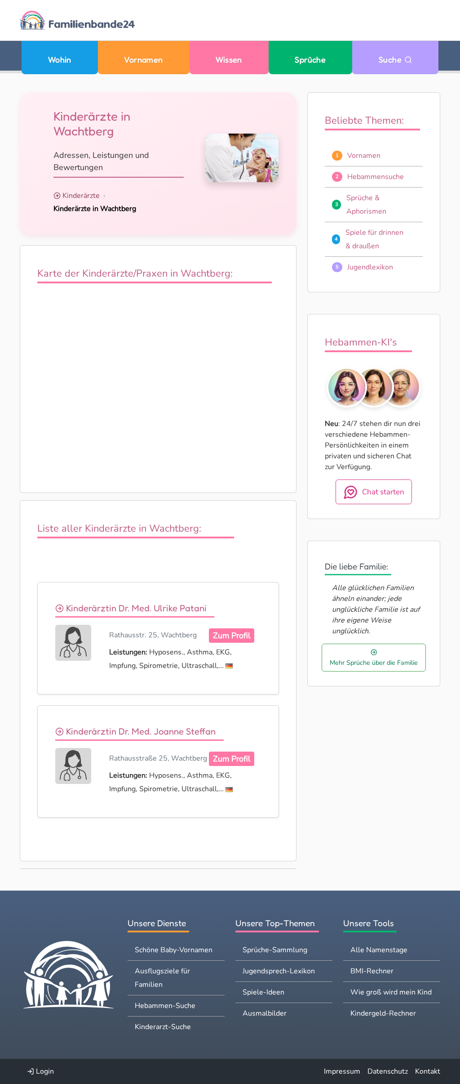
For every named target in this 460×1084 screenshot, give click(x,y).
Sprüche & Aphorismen (366, 204)
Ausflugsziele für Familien (162, 978)
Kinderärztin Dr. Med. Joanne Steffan (140, 731)
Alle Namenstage (378, 950)
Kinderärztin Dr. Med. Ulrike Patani (135, 608)
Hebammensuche (375, 177)
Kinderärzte (81, 196)
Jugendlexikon (370, 267)
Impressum (342, 1071)
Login (44, 1071)
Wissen (229, 59)
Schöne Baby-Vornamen (173, 950)
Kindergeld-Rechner (383, 1013)
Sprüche (310, 59)
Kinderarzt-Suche (163, 1027)
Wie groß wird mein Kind (391, 992)
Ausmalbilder (265, 1013)
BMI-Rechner (372, 971)
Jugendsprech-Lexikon (279, 971)
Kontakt (427, 1071)
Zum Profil (231, 635)
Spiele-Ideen (263, 992)
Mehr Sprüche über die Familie (374, 662)
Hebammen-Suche (165, 1006)
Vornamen (143, 59)
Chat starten (383, 492)
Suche (391, 59)
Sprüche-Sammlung (275, 950)
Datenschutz (387, 1071)
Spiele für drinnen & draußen (374, 239)
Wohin (59, 59)
